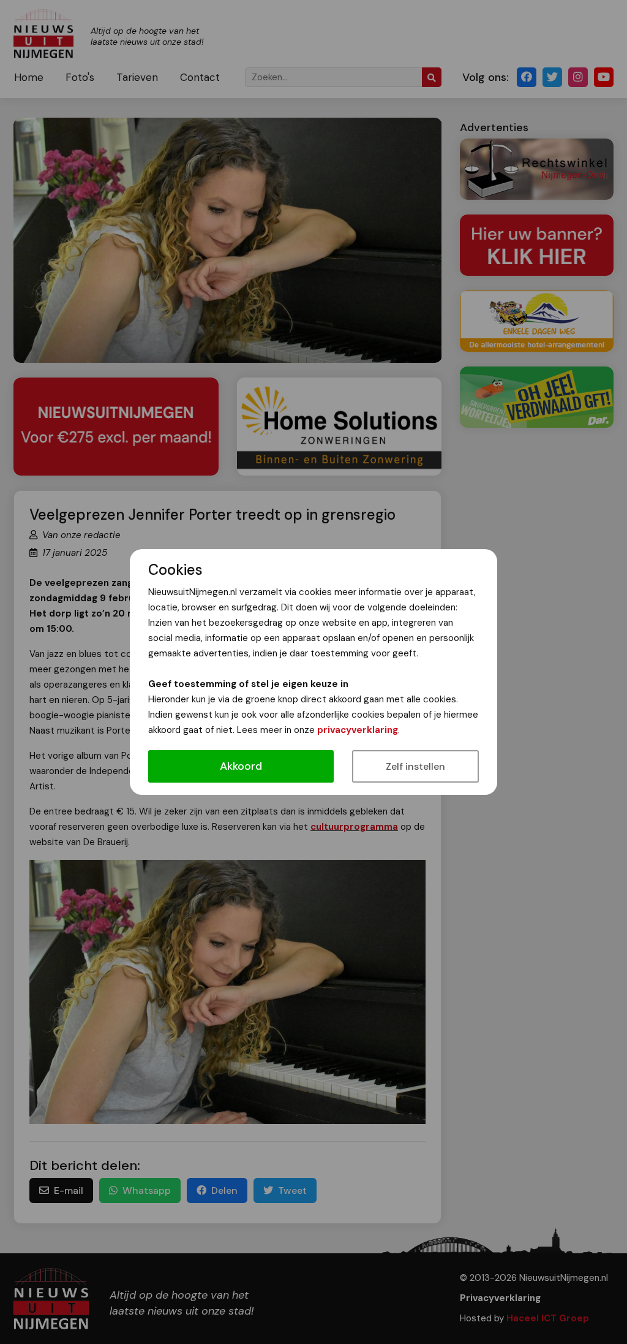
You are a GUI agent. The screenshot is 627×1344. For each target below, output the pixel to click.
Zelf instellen (415, 766)
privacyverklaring (357, 730)
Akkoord (241, 766)
